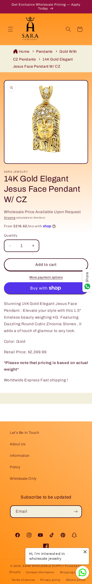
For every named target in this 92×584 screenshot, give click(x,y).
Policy (15, 467)
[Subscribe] (75, 511)
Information (19, 456)
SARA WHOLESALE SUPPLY (43, 565)
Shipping (9, 217)
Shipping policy (71, 572)
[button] (10, 29)
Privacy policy (50, 579)
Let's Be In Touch (24, 433)
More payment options (46, 277)
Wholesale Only (23, 478)
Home (24, 51)
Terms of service (23, 579)
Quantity (10, 235)
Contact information (40, 572)
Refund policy (76, 579)
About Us (18, 444)
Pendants (44, 51)
